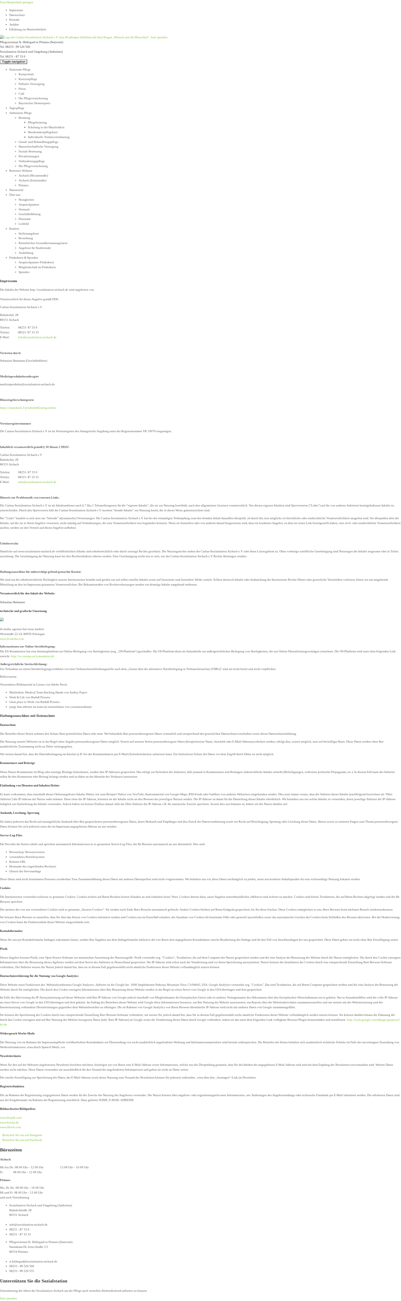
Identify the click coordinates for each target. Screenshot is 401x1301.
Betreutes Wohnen (20, 170)
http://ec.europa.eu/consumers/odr (32, 656)
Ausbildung (26, 252)
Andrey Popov (78, 692)
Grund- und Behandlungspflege (38, 142)
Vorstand (24, 209)
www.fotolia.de (9, 1122)
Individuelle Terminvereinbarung (49, 137)
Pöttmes (24, 185)
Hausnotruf (16, 190)
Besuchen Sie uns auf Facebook (22, 1140)
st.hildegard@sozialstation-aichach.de (33, 1261)
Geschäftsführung (30, 214)
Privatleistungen (29, 156)
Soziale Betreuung (30, 151)
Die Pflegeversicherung (33, 98)
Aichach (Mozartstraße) (33, 175)
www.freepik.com (11, 1117)
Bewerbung (26, 238)
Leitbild (24, 223)
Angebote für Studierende (35, 248)
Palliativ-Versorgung (32, 84)
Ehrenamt (25, 219)
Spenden (24, 272)
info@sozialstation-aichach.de (37, 337)
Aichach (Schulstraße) (32, 180)
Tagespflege (16, 108)
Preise (22, 88)
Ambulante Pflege (20, 113)
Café (21, 93)
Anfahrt (14, 24)
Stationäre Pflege (20, 69)
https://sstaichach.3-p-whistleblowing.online (28, 407)
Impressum (16, 10)
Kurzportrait (26, 74)
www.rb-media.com (12, 639)
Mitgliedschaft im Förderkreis (37, 267)
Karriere (14, 228)
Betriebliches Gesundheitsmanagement (43, 243)
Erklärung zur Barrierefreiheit (27, 29)
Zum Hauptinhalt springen (16, 2)
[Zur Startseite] (75, 37)
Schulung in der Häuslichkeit (46, 127)
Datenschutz (17, 15)
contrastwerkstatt (81, 706)
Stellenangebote (29, 233)
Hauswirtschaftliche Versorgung (38, 146)
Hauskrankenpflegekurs (43, 132)
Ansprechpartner (29, 204)
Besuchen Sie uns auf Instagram (22, 1135)
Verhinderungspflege (32, 161)
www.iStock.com (10, 1127)
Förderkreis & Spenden (23, 257)
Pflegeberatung (37, 122)
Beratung (24, 117)
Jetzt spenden (159, 37)
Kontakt (14, 19)
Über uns (14, 194)
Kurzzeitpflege (28, 79)
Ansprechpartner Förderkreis (36, 262)
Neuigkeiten (26, 199)
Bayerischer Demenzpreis (34, 103)
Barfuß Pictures (40, 697)
